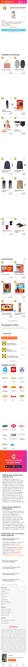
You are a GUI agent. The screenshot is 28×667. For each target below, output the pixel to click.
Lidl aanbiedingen (7, 259)
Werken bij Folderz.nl (5, 601)
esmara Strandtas (12, 554)
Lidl (8, 4)
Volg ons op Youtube (5, 613)
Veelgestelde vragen (5, 589)
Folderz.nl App (4, 596)
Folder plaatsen (4, 599)
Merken (2, 594)
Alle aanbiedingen (5, 593)
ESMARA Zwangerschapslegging (16, 555)
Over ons (3, 597)
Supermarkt (18, 550)
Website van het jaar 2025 (6, 602)
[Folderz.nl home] (9, 1)
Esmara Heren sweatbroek (15, 545)
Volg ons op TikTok (5, 615)
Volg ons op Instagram (6, 612)
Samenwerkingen (4, 623)
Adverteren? (3, 591)
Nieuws (2, 604)
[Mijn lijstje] (22, 2)
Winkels (5, 4)
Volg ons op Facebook (6, 610)
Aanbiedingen (13, 4)
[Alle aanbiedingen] (24, 259)
